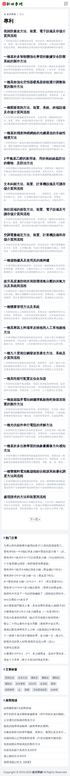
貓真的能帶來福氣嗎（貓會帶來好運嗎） (27, 726)
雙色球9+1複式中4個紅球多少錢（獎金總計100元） (33, 569)
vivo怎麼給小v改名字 (16, 599)
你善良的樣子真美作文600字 (20, 750)
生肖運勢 (20, 683)
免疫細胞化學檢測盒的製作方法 (22, 744)
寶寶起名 (9, 677)
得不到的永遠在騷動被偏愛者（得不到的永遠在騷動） (35, 714)
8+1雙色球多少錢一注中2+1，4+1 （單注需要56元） (34, 581)
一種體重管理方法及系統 (22, 306)
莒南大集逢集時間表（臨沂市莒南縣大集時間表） (32, 617)
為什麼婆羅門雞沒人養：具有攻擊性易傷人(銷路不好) (34, 605)
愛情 (53, 683)
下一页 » (35, 519)
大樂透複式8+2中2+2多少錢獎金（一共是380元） (32, 611)
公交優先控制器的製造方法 (19, 720)
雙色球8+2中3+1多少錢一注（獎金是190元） (30, 575)
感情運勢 (9, 689)
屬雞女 (45, 677)
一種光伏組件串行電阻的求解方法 (28, 425)
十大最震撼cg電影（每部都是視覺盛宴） (27, 563)
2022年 (32, 683)
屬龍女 (8, 683)
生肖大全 (22, 677)
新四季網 (11, 14)
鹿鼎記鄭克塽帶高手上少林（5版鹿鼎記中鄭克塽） (33, 629)
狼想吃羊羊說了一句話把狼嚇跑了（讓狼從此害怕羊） (35, 593)
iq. (19, 689)
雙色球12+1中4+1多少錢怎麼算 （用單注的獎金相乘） (35, 587)
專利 (21, 14)
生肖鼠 (43, 683)
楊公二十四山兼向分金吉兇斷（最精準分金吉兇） (32, 623)
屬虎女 (34, 677)
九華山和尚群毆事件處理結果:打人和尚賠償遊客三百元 (35, 545)
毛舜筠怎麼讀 (11, 647)
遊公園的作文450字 (15, 756)
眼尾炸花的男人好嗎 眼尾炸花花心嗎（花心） (30, 641)
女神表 (54, 689)
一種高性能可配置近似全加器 (25, 378)
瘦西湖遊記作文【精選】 (18, 762)
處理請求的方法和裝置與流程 (25, 497)
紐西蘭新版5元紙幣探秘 (17, 708)
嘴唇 (27, 689)
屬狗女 (56, 677)
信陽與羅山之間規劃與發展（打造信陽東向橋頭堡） (34, 738)
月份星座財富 (40, 689)
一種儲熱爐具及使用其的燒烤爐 (26, 260)
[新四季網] (12, 3)
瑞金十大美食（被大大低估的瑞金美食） (27, 659)
